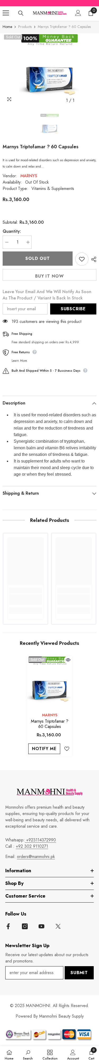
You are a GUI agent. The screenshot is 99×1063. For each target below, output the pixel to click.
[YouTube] (41, 926)
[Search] (21, 13)
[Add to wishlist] (81, 259)
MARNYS (28, 176)
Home (7, 26)
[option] (49, 69)
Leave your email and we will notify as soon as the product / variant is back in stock (47, 295)
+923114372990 (40, 840)
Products (25, 26)
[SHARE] (92, 259)
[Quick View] (68, 660)
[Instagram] (24, 926)
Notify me (44, 749)
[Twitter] (58, 926)
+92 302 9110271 (32, 846)
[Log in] (78, 13)
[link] (25, 599)
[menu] (6, 13)
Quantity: (12, 231)
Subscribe (73, 309)
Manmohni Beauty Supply (61, 1016)
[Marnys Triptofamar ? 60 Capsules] (49, 682)
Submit (79, 973)
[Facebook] (8, 926)
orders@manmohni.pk (36, 857)
